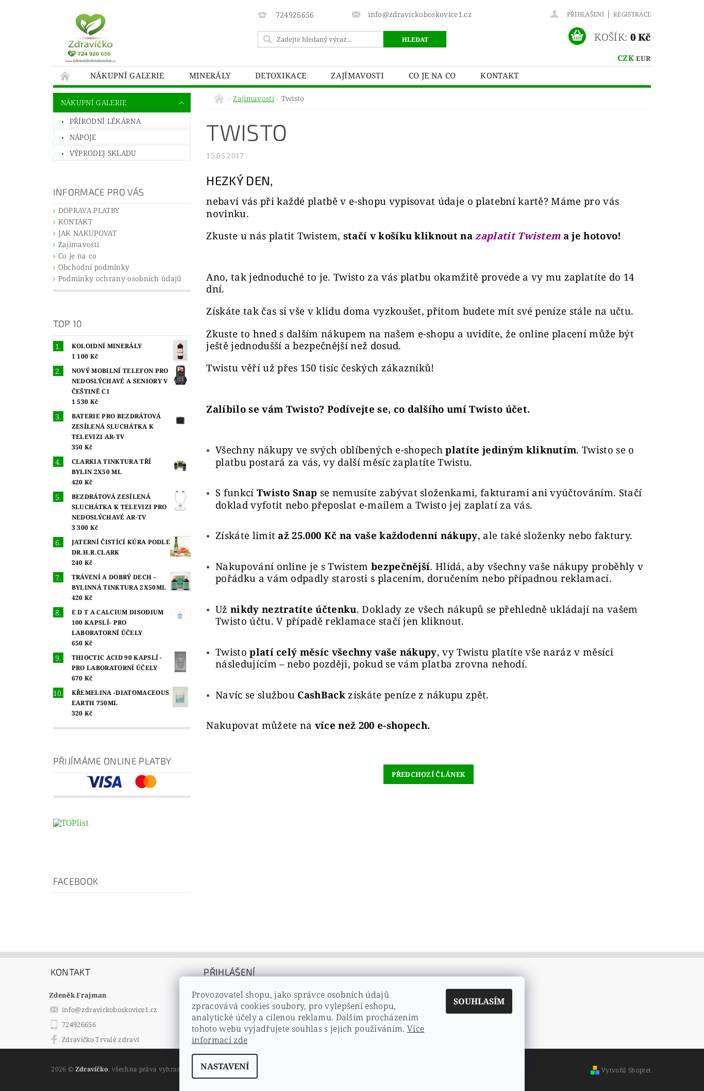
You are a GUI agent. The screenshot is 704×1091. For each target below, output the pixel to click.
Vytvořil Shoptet (626, 1070)
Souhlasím (479, 1001)
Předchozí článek (428, 774)
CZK (625, 58)
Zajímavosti (357, 75)
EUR (643, 58)
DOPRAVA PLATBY (88, 210)
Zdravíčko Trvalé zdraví (100, 1039)
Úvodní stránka (65, 76)
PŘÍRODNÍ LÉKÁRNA (105, 121)
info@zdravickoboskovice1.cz (110, 1009)
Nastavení (224, 1066)
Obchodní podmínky (93, 267)
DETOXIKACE (280, 75)
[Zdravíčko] (90, 37)
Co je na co (432, 75)
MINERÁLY (210, 75)
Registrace (632, 14)
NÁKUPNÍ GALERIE (127, 75)
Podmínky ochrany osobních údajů (120, 278)
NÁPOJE (83, 137)
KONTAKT (499, 75)
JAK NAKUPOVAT (87, 233)
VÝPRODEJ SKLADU (103, 153)
